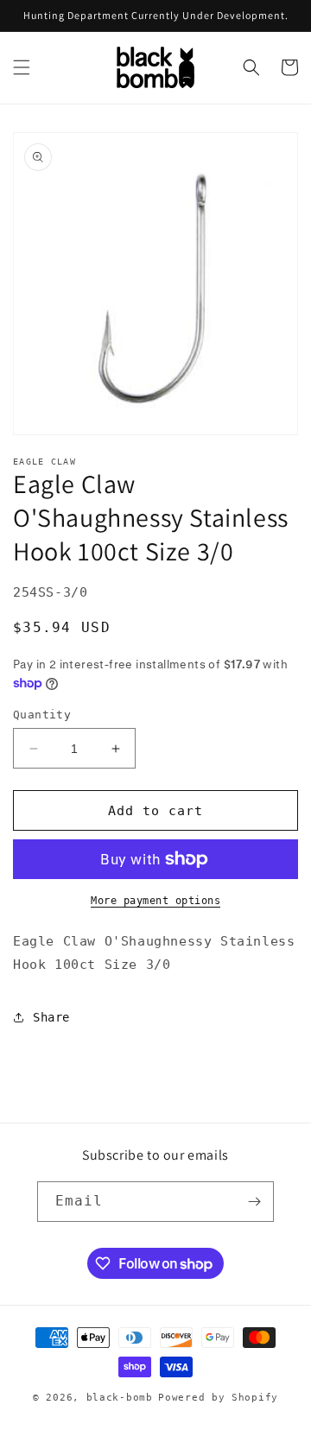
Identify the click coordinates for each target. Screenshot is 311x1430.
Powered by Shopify (218, 1397)
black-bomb (119, 1397)
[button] (22, 67)
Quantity (42, 714)
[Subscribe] (254, 1201)
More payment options (155, 901)
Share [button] (51, 1017)
